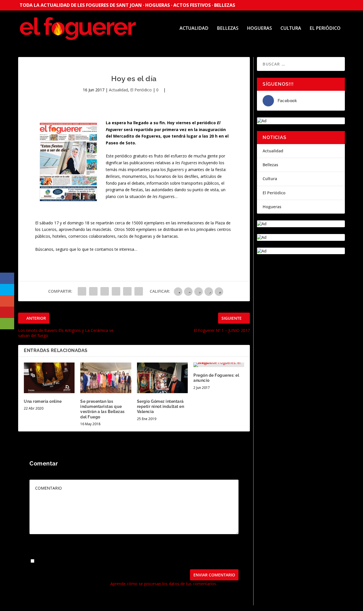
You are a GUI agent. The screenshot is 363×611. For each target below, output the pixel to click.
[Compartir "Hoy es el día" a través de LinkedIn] (127, 291)
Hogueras (259, 28)
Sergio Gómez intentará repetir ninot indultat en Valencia (160, 406)
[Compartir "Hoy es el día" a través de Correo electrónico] (138, 291)
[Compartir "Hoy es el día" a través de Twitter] (93, 291)
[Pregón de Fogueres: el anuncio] (218, 365)
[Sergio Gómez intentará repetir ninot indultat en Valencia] (162, 378)
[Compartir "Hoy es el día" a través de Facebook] (82, 291)
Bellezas (228, 28)
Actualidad (194, 28)
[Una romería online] (49, 378)
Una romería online (43, 401)
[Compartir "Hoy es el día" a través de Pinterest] (116, 291)
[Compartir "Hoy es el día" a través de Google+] (104, 291)
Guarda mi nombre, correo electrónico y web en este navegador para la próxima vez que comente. (127, 561)
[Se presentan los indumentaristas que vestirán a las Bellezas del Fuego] (105, 378)
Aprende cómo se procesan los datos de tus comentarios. (163, 583)
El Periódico (325, 28)
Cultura (290, 28)
